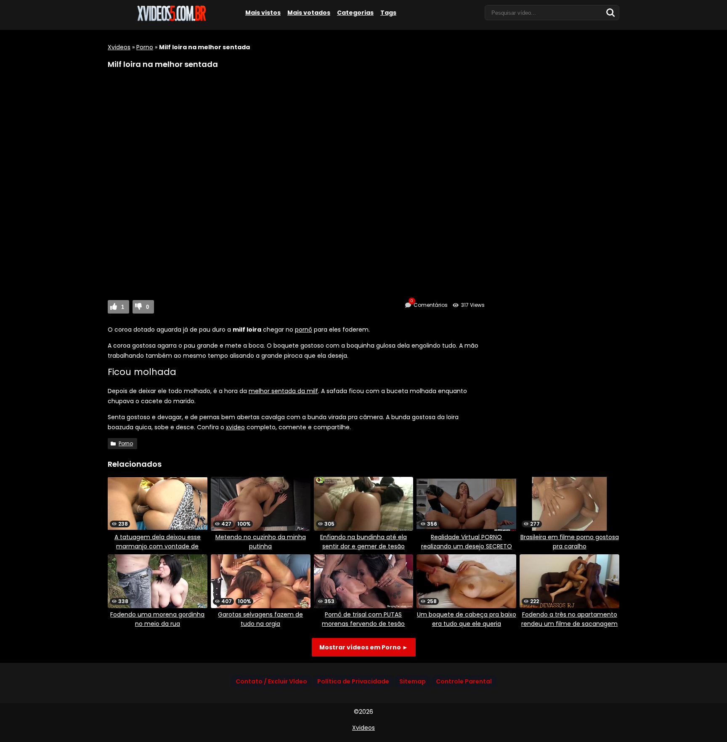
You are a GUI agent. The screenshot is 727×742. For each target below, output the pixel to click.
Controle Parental (464, 681)
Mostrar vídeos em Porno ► (363, 647)
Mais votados (308, 12)
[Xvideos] (171, 20)
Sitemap (412, 681)
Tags (388, 12)
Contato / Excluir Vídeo (271, 681)
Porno (144, 47)
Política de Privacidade (353, 681)
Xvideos (119, 47)
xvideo (235, 427)
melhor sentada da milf (283, 391)
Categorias (355, 12)
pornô (303, 329)
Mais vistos (263, 12)
